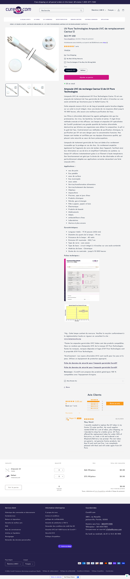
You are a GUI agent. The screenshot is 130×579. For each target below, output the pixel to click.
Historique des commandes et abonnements (20, 512)
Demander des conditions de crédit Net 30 (60, 526)
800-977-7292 (107, 524)
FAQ (6, 526)
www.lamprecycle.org (72, 339)
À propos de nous (51, 512)
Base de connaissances (13, 530)
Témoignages (9, 536)
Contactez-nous (10, 516)
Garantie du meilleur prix (13, 523)
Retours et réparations (12, 519)
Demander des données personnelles (18, 540)
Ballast (83, 70)
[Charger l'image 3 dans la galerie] (25, 90)
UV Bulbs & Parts (20, 24)
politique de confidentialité (54, 519)
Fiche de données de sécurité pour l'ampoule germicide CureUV (90, 363)
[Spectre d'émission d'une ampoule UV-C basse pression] (77, 322)
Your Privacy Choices (69, 577)
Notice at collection (56, 577)
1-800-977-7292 (89, 2)
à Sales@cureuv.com (114, 529)
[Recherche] (81, 10)
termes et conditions (52, 516)
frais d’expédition (99, 491)
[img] (89, 419)
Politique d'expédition (52, 536)
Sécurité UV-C (50, 533)
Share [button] (68, 387)
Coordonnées (109, 571)
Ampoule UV (70, 70)
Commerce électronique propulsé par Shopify (28, 571)
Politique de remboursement (50, 571)
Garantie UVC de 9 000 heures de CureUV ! (60, 530)
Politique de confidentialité (67, 571)
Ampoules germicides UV (35, 24)
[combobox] (61, 10)
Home (12, 24)
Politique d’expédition (98, 571)
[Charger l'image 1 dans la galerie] (12, 90)
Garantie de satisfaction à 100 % (56, 523)
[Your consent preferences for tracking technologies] (127, 576)
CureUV (12, 571)
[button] (69, 46)
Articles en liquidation (12, 533)
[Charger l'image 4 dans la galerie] (38, 90)
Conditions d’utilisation (83, 571)
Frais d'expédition (69, 39)
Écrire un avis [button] (115, 403)
